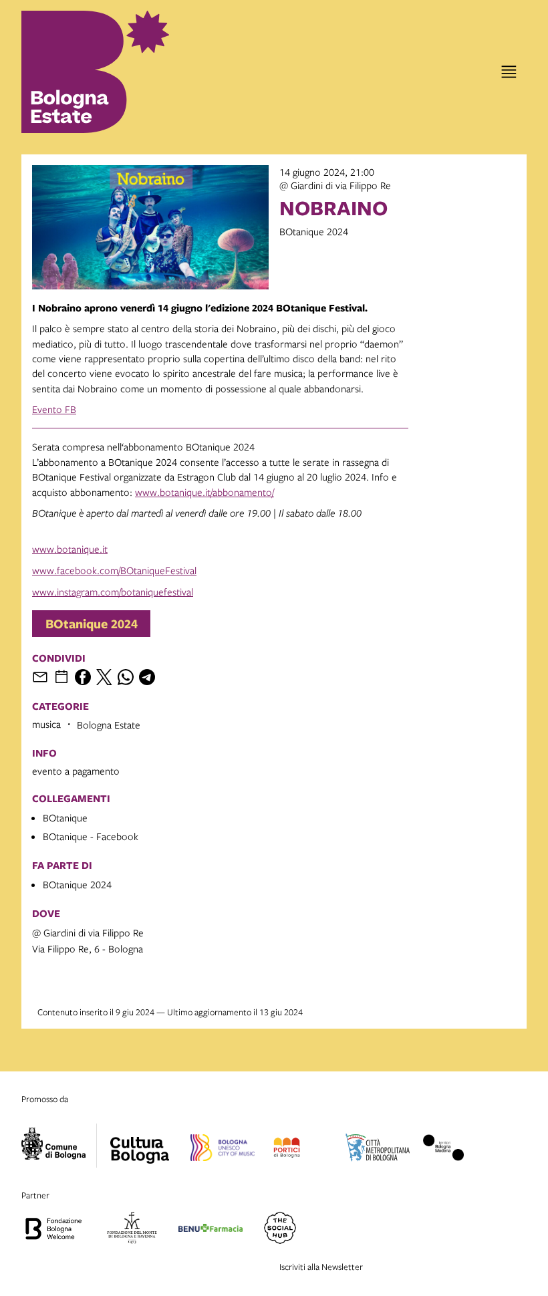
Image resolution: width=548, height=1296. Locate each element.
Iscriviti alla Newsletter (321, 1267)
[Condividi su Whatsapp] (126, 677)
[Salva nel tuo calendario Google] (61, 677)
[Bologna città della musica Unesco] (222, 1150)
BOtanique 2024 (91, 623)
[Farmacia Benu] (210, 1230)
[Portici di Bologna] (286, 1150)
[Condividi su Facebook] (83, 677)
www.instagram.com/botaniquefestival (112, 591)
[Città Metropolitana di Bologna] (378, 1150)
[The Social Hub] (280, 1230)
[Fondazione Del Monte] (132, 1230)
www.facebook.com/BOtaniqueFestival (114, 570)
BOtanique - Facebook (90, 836)
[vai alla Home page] (80, 72)
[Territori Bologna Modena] (443, 1150)
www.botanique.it (70, 548)
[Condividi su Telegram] (147, 677)
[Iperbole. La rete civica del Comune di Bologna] (59, 1146)
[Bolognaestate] (140, 1142)
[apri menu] (509, 72)
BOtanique (65, 817)
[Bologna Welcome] (53, 1230)
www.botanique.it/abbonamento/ (204, 492)
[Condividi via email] (40, 677)
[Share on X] (104, 677)
